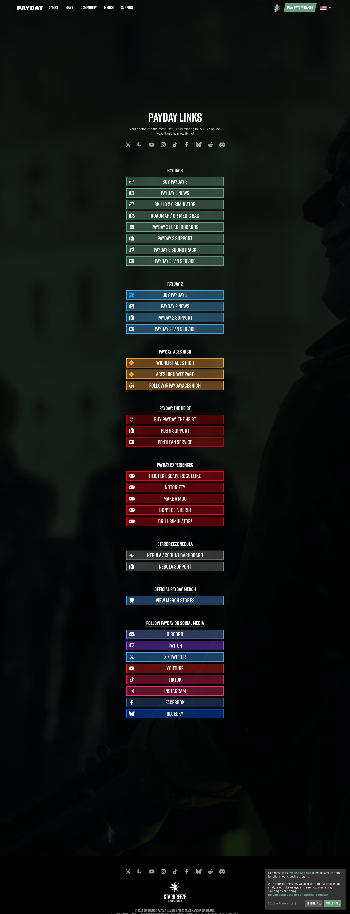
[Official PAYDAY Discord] (222, 144)
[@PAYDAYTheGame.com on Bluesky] (198, 144)
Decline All (313, 903)
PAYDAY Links (175, 117)
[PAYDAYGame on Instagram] (163, 144)
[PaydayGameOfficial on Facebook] (187, 144)
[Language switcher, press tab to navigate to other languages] (325, 7)
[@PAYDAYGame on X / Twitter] (128, 144)
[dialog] (305, 889)
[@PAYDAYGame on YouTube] (151, 144)
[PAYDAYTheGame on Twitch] (140, 144)
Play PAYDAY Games (300, 7)
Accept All (333, 903)
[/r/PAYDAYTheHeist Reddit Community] (210, 144)
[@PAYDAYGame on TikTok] (175, 144)
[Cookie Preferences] (282, 903)
